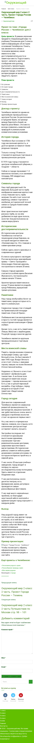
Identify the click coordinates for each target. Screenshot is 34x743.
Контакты (4, 726)
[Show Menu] (2, 3)
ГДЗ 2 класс (11, 8)
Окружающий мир (8, 21)
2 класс (3, 713)
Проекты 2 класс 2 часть (22, 8)
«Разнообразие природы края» (12, 568)
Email (3, 667)
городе (13, 573)
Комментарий (7, 630)
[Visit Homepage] (17, 3)
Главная (3, 8)
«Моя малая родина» (8, 570)
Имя (3, 658)
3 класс (3, 716)
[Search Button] (32, 3)
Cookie (2, 721)
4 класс (3, 718)
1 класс (3, 710)
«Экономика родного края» (11, 565)
